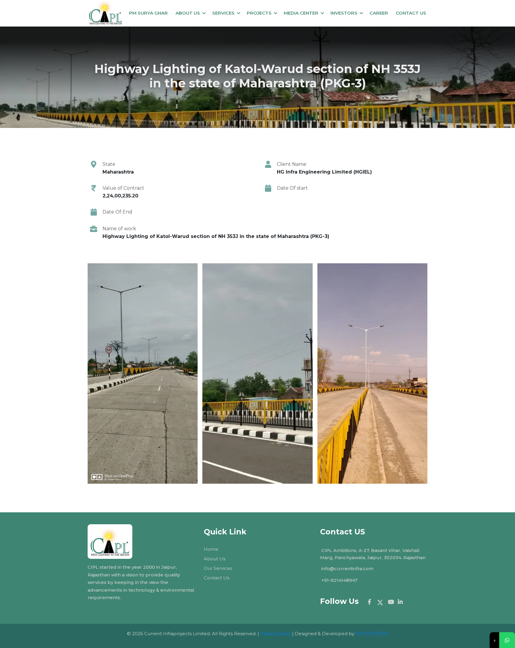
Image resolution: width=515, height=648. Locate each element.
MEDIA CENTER (301, 13)
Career (379, 13)
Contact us (411, 13)
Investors (344, 13)
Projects (259, 13)
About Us (188, 13)
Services (223, 13)
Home (211, 549)
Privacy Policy (275, 633)
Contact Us (216, 578)
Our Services (218, 568)
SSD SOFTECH (372, 633)
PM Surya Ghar (148, 13)
